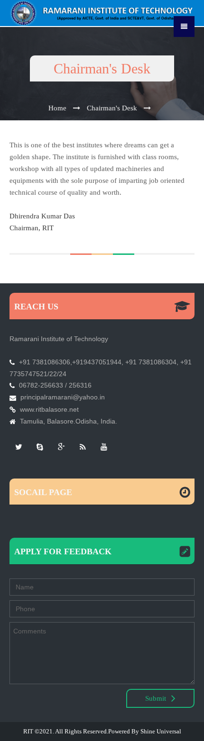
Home (57, 108)
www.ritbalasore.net (49, 409)
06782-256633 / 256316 (55, 385)
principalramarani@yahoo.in (62, 397)
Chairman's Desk (112, 108)
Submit (156, 698)
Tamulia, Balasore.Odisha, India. (68, 421)
